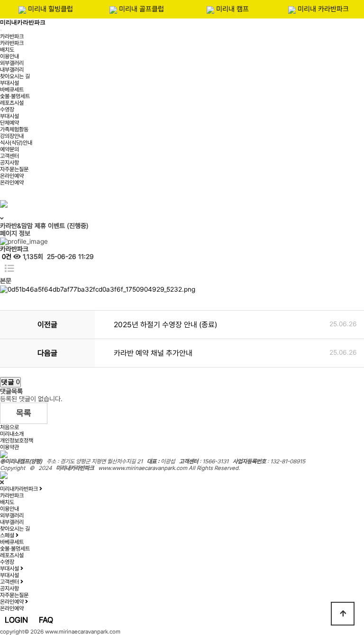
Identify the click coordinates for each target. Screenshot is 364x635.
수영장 (7, 109)
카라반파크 (12, 36)
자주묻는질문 (14, 169)
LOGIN (16, 620)
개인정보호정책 (16, 440)
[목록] (9, 268)
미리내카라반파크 (23, 22)
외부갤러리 (12, 63)
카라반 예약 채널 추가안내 (153, 353)
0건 (5, 256)
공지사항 (9, 162)
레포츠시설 (12, 103)
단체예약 (9, 123)
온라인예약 (12, 176)
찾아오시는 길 (15, 76)
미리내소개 (12, 434)
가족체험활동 (14, 129)
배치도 (7, 49)
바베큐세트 (12, 89)
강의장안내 (12, 136)
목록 (23, 413)
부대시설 (9, 83)
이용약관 (9, 447)
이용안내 (9, 56)
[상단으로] (343, 614)
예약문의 (9, 149)
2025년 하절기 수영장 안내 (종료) (165, 324)
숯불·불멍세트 (15, 96)
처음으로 (9, 427)
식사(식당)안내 (16, 142)
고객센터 (9, 156)
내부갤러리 (12, 69)
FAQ (46, 620)
